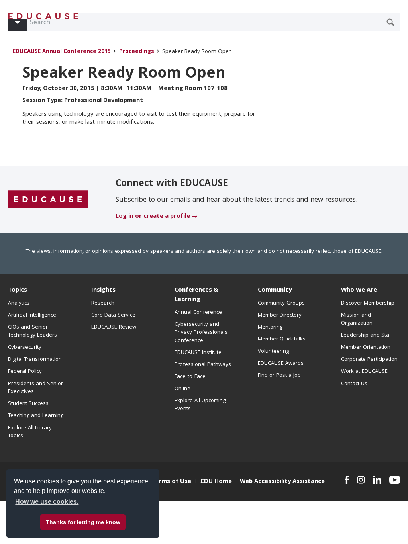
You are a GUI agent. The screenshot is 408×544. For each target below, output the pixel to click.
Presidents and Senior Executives (35, 388)
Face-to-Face (190, 376)
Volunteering (273, 351)
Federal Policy (25, 371)
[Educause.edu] (48, 199)
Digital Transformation (35, 359)
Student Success (28, 403)
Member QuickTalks (282, 339)
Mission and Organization (357, 319)
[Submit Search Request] (390, 22)
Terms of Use (171, 482)
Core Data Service (113, 315)
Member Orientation (365, 347)
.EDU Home (215, 482)
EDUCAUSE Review (113, 327)
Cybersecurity (24, 347)
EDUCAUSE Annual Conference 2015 (62, 52)
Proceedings (136, 52)
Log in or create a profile (153, 216)
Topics (17, 290)
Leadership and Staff (367, 335)
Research (102, 303)
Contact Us (354, 384)
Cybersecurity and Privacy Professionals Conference (201, 332)
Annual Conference (198, 312)
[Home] (43, 16)
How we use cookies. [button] (46, 501)
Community (275, 290)
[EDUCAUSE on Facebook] (347, 479)
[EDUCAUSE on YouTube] (394, 479)
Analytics (18, 303)
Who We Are (359, 290)
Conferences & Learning (196, 295)
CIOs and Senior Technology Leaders (32, 331)
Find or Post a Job (279, 375)
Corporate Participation (369, 359)
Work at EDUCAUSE (364, 371)
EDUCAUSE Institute (198, 352)
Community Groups (281, 303)
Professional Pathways (203, 364)
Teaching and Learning (35, 415)
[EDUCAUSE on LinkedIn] (377, 479)
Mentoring (270, 327)
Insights (103, 290)
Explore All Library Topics (30, 432)
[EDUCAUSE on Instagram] (361, 479)
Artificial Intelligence (32, 315)
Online (182, 389)
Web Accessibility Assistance (282, 482)
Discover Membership (367, 303)
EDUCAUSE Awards (281, 363)
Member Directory (280, 315)
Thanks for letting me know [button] (83, 522)
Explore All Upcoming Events (200, 405)
